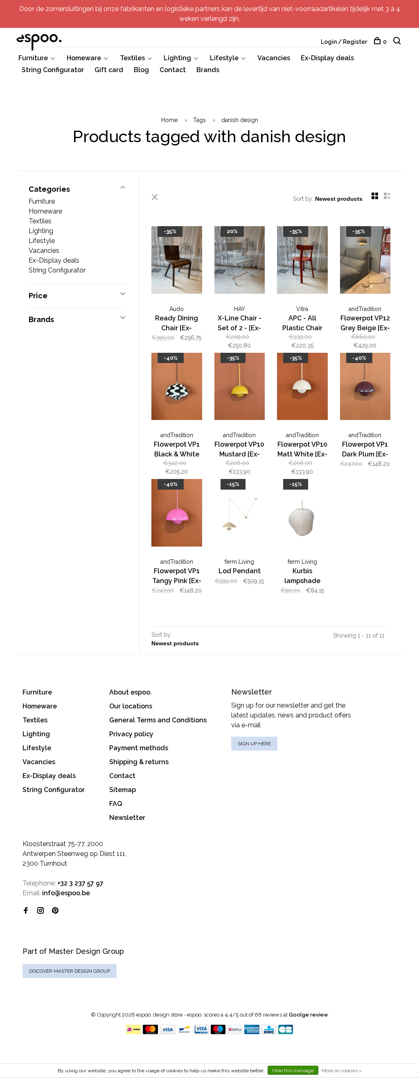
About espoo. (130, 692)
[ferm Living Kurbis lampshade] (302, 514)
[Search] (398, 42)
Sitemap (122, 790)
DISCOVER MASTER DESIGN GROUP (69, 971)
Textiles (132, 58)
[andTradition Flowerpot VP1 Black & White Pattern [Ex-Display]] (176, 388)
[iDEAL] (133, 1032)
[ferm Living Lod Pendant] (239, 514)
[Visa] (167, 1032)
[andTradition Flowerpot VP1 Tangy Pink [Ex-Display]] (176, 514)
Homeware (84, 58)
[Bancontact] (184, 1032)
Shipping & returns (139, 762)
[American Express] (251, 1032)
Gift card (109, 70)
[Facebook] (26, 911)
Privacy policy (131, 734)
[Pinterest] (55, 911)
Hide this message (293, 1070)
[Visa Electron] (201, 1032)
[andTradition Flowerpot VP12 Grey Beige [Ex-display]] (365, 261)
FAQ (115, 804)
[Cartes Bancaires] (285, 1032)
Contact (173, 70)
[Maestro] (218, 1032)
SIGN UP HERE (254, 744)
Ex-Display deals (327, 58)
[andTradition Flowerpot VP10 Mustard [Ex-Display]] (239, 388)
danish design (239, 120)
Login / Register (344, 42)
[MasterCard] (150, 1032)
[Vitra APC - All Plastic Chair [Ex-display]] (302, 261)
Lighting (177, 58)
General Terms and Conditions (158, 720)
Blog (141, 70)
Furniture (33, 58)
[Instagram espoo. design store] (40, 911)
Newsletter (127, 818)
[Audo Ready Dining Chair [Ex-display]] (176, 261)
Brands (207, 70)
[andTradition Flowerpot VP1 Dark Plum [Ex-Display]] (365, 388)
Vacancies (273, 58)
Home (169, 120)
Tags (199, 120)
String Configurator (53, 70)
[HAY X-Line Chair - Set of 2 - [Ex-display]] (239, 261)
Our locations (130, 706)
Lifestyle (224, 58)
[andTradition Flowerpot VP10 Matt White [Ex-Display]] (302, 388)
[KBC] (268, 1032)
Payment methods (138, 748)
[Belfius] (235, 1032)
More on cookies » (342, 1070)
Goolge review (308, 1015)
